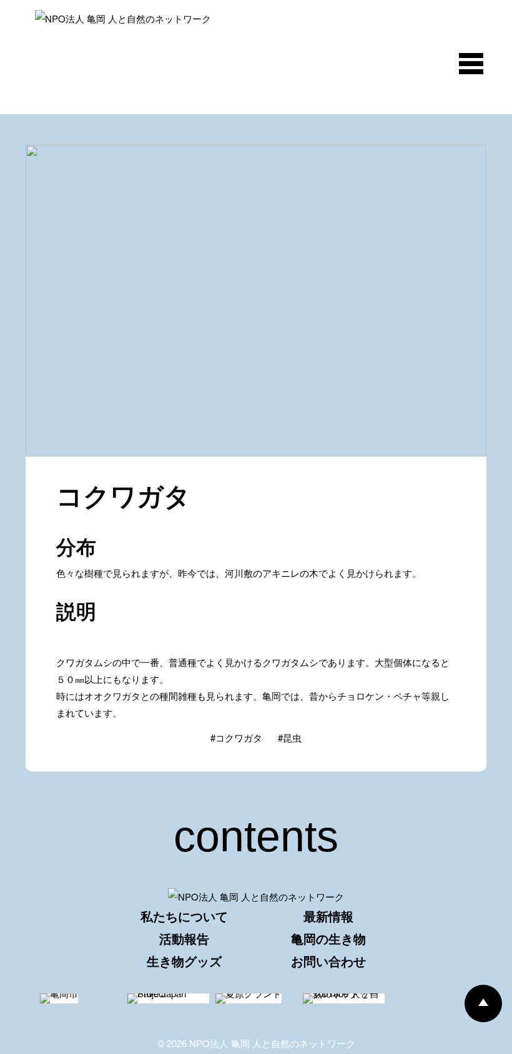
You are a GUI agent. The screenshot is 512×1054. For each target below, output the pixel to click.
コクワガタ (238, 737)
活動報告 (184, 938)
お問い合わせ (328, 961)
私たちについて (184, 916)
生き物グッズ (184, 961)
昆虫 (292, 737)
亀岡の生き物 (328, 938)
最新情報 (328, 916)
